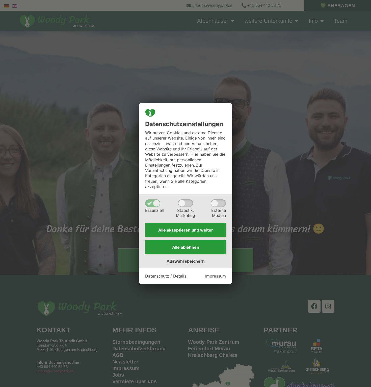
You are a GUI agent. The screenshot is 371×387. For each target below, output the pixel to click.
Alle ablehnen (185, 247)
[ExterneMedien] (218, 203)
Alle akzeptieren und (185, 230)
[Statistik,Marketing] (185, 203)
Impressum (215, 276)
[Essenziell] (152, 203)
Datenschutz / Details (165, 276)
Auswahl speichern (186, 261)
